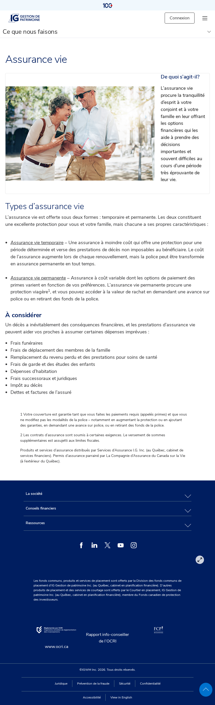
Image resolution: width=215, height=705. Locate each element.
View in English (121, 697)
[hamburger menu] (205, 18)
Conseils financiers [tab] (41, 508)
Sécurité (124, 683)
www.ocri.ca (56, 647)
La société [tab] (34, 493)
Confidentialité (150, 683)
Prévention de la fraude (93, 683)
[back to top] (205, 690)
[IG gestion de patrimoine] (28, 18)
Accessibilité (92, 697)
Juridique (61, 683)
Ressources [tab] (35, 523)
